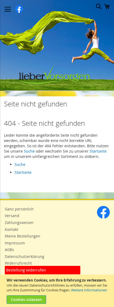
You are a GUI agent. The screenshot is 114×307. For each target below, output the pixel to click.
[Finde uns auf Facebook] (103, 217)
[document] (58, 291)
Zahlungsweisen (19, 222)
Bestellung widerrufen (26, 270)
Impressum (15, 242)
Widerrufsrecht (18, 263)
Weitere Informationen (89, 290)
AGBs (9, 249)
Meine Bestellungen (22, 236)
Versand (12, 215)
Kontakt (11, 229)
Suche (29, 151)
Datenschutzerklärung (24, 256)
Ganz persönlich (19, 208)
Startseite (98, 151)
